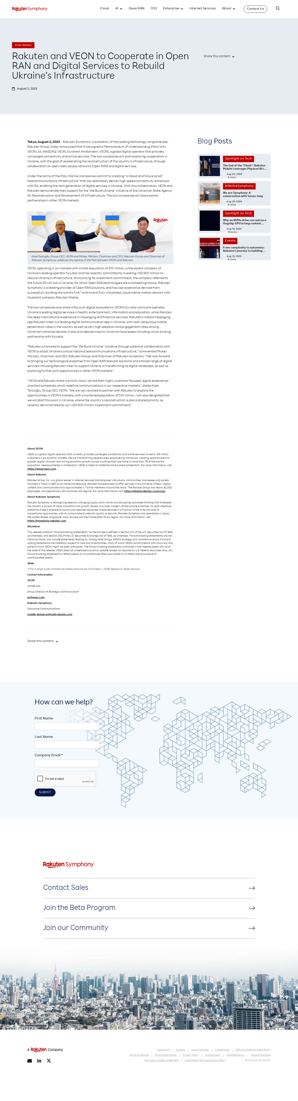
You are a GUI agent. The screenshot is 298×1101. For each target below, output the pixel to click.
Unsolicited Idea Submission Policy (205, 1060)
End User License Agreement (161, 1060)
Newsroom (163, 1050)
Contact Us (255, 9)
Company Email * (49, 755)
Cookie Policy (212, 1055)
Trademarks (222, 1050)
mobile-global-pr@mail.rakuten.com (49, 614)
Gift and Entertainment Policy (253, 1050)
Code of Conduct (261, 1055)
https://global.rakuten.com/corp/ (144, 491)
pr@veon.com (36, 597)
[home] (30, 9)
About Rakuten (200, 1050)
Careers (180, 1050)
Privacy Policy (191, 1055)
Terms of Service (139, 1055)
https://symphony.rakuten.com (46, 521)
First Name (44, 718)
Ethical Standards (165, 1055)
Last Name (44, 737)
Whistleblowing (236, 1055)
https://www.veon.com (41, 469)
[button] (119, 9)
